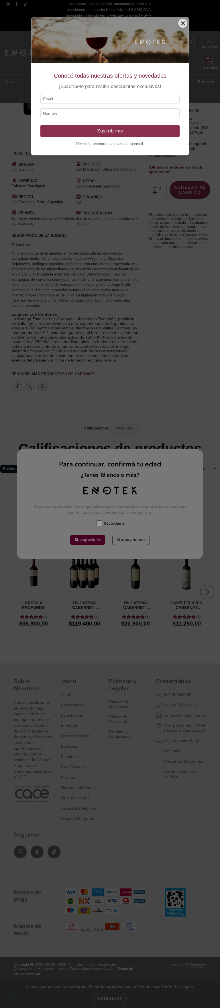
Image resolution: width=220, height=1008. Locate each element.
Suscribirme (110, 131)
